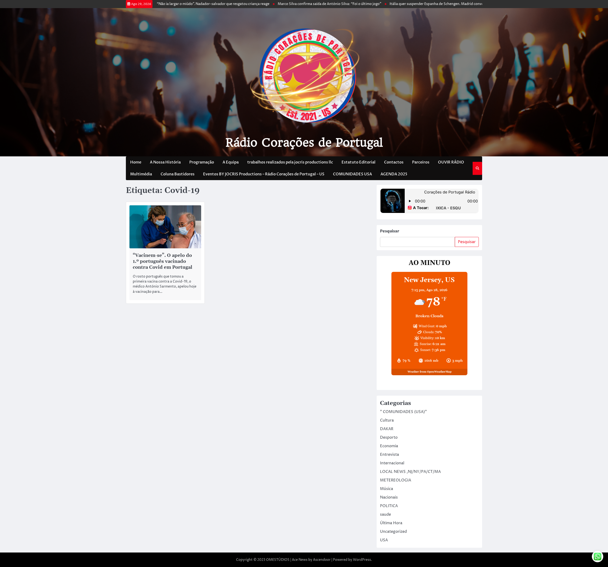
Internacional (392, 463)
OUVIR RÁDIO (451, 162)
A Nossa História (165, 162)
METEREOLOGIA (395, 480)
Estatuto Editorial (358, 162)
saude (385, 514)
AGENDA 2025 (393, 174)
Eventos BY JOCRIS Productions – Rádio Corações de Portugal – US (263, 174)
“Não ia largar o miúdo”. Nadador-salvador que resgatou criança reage (188, 4)
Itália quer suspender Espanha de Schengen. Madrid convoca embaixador (424, 4)
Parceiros (420, 162)
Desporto (389, 437)
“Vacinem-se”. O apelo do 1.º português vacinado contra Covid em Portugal (162, 261)
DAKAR (386, 429)
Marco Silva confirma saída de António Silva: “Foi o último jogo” (304, 4)
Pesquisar (389, 231)
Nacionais (389, 497)
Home (135, 162)
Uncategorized (393, 531)
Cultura (387, 420)
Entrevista (389, 454)
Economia (389, 446)
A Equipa (231, 162)
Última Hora (391, 523)
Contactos (394, 162)
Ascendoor (322, 559)
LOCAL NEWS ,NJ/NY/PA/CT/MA (410, 471)
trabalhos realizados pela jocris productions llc (290, 162)
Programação (201, 162)
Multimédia (141, 174)
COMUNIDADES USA (352, 174)
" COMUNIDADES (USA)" (403, 411)
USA (384, 540)
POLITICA (389, 506)
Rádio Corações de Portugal (304, 142)
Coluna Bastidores (178, 174)
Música (386, 488)
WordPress (362, 559)
